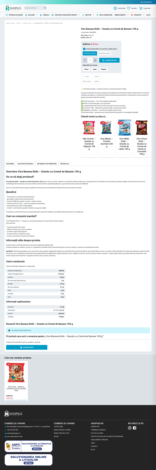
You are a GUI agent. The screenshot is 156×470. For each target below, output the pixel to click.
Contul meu (58, 426)
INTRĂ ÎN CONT (28, 347)
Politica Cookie (97, 433)
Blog (148, 15)
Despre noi (95, 426)
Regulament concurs (99, 440)
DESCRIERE (10, 164)
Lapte (95, 69)
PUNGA (61, 317)
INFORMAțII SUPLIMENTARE (47, 164)
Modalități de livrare (62, 430)
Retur (56, 436)
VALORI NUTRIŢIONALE (26, 164)
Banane (61, 313)
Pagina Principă (10, 23)
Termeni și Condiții (98, 430)
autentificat (18, 342)
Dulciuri (19, 23)
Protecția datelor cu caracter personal (107, 436)
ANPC (93, 443)
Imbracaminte (120, 15)
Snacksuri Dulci (27, 23)
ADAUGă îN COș (111, 60)
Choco (86, 69)
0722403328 (147, 2)
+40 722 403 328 (12, 430)
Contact (94, 446)
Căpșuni (103, 69)
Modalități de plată (61, 433)
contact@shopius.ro (13, 433)
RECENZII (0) (64, 164)
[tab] (10, 164)
